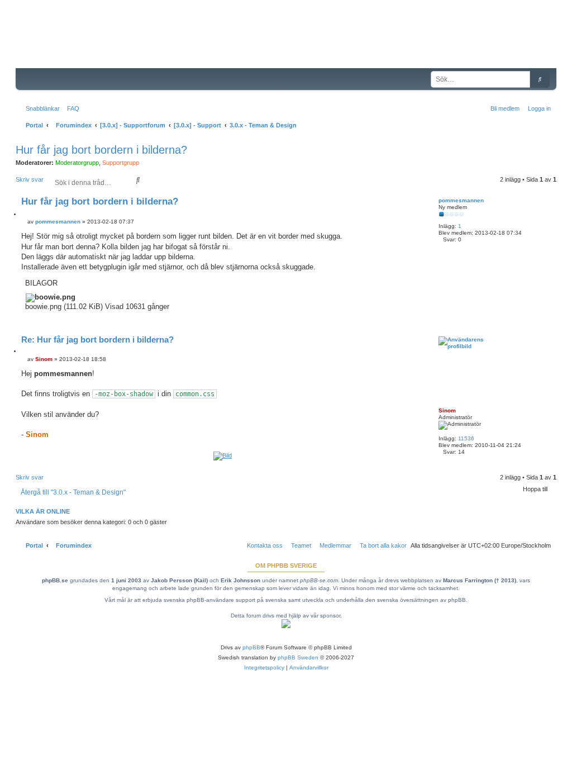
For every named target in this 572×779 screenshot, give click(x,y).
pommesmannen (461, 200)
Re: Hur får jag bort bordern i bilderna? (97, 339)
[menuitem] (71, 108)
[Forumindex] (100, 41)
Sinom (447, 410)
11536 (466, 438)
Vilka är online (43, 511)
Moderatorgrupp (77, 162)
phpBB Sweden (298, 657)
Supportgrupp (120, 162)
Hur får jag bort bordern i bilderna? (101, 150)
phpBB (251, 647)
